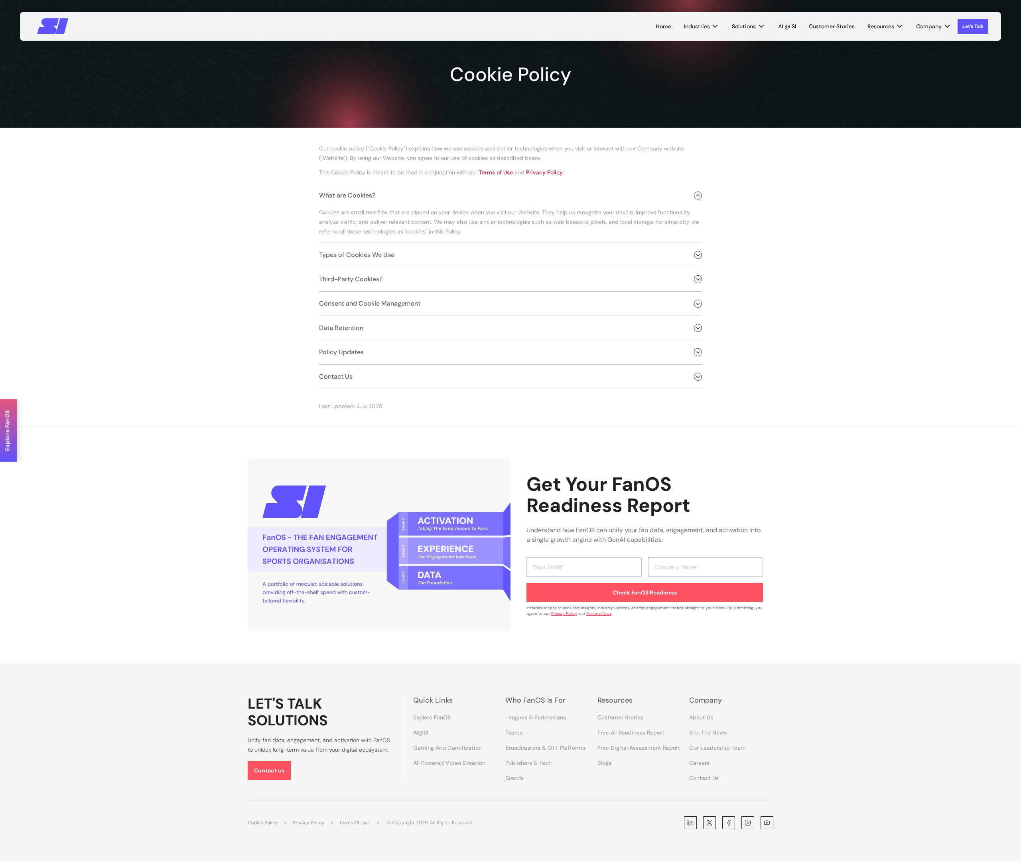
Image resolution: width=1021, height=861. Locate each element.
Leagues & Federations (535, 717)
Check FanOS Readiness (645, 592)
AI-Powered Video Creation (449, 762)
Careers (699, 762)
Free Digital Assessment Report (638, 747)
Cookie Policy (263, 823)
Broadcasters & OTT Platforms (545, 747)
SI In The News (708, 732)
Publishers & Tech (528, 762)
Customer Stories (832, 26)
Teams (513, 732)
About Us (701, 717)
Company (929, 26)
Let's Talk (973, 26)
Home (663, 26)
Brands (514, 778)
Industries (697, 26)
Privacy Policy (544, 172)
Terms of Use (496, 172)
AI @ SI (787, 26)
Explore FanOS (432, 717)
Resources (880, 26)
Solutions (744, 26)
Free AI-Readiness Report (630, 732)
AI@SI (420, 732)
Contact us (269, 770)
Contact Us (704, 778)
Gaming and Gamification (447, 747)
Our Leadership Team (717, 747)
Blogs (604, 762)
